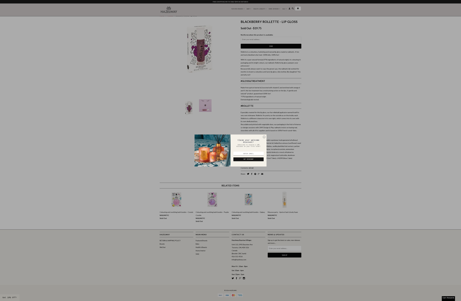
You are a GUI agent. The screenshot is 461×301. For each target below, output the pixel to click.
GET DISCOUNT (248, 159)
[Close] (264, 136)
